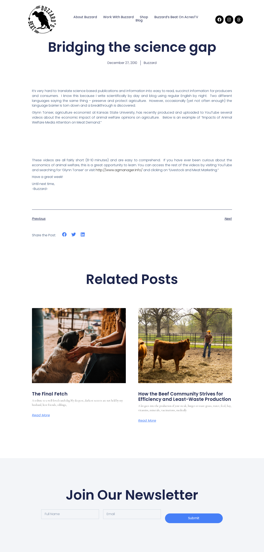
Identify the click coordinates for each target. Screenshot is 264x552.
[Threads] (239, 19)
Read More (41, 415)
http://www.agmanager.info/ (119, 170)
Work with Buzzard (118, 17)
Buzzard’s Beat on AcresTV (176, 17)
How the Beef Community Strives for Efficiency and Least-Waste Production (184, 397)
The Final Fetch (49, 394)
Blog (139, 20)
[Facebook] (219, 19)
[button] (64, 234)
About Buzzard (85, 17)
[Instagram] (229, 19)
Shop (144, 17)
